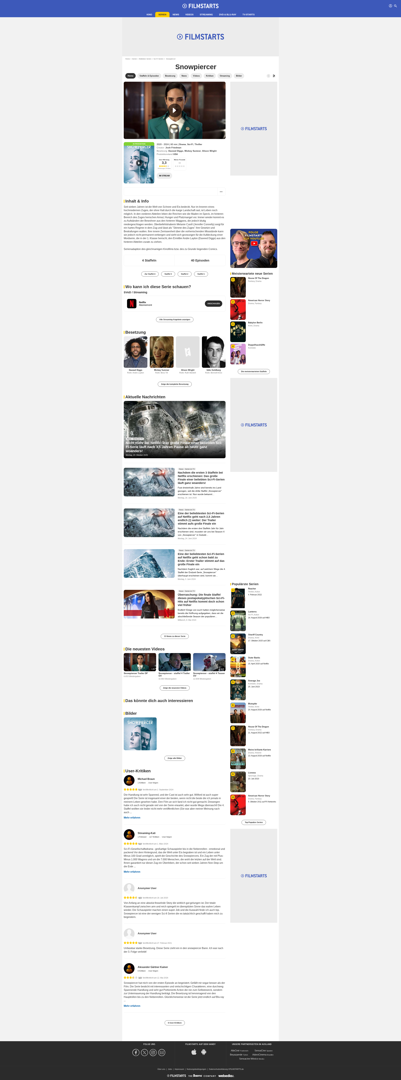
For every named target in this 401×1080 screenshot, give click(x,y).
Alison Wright (209, 151)
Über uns (161, 1069)
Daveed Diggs (175, 151)
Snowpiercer (195, 67)
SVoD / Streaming (135, 292)
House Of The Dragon (258, 278)
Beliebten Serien (145, 59)
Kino (149, 14)
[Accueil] (200, 6)
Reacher (252, 588)
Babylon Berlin (255, 322)
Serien (162, 14)
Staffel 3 (168, 274)
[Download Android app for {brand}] (205, 1051)
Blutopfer (252, 704)
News (176, 14)
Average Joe (254, 681)
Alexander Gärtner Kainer (153, 967)
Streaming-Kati (146, 833)
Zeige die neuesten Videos (174, 688)
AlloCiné (235, 1050)
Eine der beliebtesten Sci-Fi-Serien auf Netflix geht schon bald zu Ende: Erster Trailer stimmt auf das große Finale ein (201, 559)
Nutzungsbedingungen (196, 1069)
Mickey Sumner (193, 151)
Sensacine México (248, 1058)
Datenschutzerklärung (218, 1069)
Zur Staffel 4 (150, 274)
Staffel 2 (184, 274)
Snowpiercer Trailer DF (136, 673)
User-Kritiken (138, 771)
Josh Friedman (173, 147)
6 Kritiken (142, 971)
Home (127, 59)
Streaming (206, 14)
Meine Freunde (179, 160)
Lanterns (252, 612)
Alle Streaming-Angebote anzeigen (174, 319)
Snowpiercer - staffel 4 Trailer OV (174, 674)
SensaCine (260, 1050)
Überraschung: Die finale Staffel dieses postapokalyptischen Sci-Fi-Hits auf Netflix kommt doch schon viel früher (201, 600)
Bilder (131, 713)
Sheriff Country (255, 635)
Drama (182, 144)
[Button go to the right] (274, 76)
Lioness (252, 773)
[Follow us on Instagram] (154, 1052)
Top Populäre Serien (254, 822)
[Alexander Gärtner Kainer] (129, 968)
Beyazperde (236, 1054)
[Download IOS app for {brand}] (195, 1051)
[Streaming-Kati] (129, 834)
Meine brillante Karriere (259, 750)
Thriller (198, 144)
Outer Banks (254, 658)
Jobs (170, 1069)
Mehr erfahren (132, 817)
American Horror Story (259, 300)
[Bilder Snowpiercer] (140, 733)
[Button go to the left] (268, 76)
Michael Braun (146, 779)
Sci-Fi (190, 144)
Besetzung (135, 332)
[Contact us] (162, 1052)
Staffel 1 (201, 274)
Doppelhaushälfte (256, 345)
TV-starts (248, 14)
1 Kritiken (142, 783)
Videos (189, 14)
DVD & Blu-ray (227, 14)
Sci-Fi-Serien (158, 59)
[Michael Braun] (129, 780)
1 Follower (142, 837)
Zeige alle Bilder (175, 758)
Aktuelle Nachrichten (145, 397)
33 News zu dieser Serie (174, 636)
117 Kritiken (154, 837)
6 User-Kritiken (175, 1023)
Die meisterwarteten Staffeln (254, 371)
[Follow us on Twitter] (145, 1052)
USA (175, 154)
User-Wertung (164, 160)
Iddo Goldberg (214, 370)
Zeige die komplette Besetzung (174, 384)
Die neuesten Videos (145, 649)
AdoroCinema (259, 1054)
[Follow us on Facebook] (136, 1052)
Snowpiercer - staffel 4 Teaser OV (209, 674)
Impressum (179, 1069)
